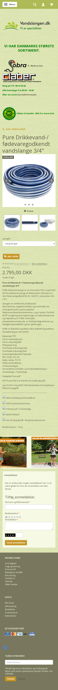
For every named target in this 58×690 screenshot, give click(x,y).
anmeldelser (21, 263)
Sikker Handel (11, 584)
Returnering (10, 575)
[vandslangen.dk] (27, 24)
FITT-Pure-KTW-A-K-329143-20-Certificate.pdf (23, 380)
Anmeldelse (11, 519)
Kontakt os (10, 578)
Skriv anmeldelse (39, 263)
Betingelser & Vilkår (14, 572)
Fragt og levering (12, 566)
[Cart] (52, 4)
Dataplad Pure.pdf (11, 376)
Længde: (6, 238)
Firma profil (10, 569)
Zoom (30, 211)
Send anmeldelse (16, 542)
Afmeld (21, 678)
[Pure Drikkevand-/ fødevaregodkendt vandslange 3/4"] (29, 180)
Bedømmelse (11, 513)
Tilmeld (10, 678)
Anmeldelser (11, 475)
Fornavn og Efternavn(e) (17, 502)
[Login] (43, 4)
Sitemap (9, 581)
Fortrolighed (10, 563)
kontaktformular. (27, 94)
